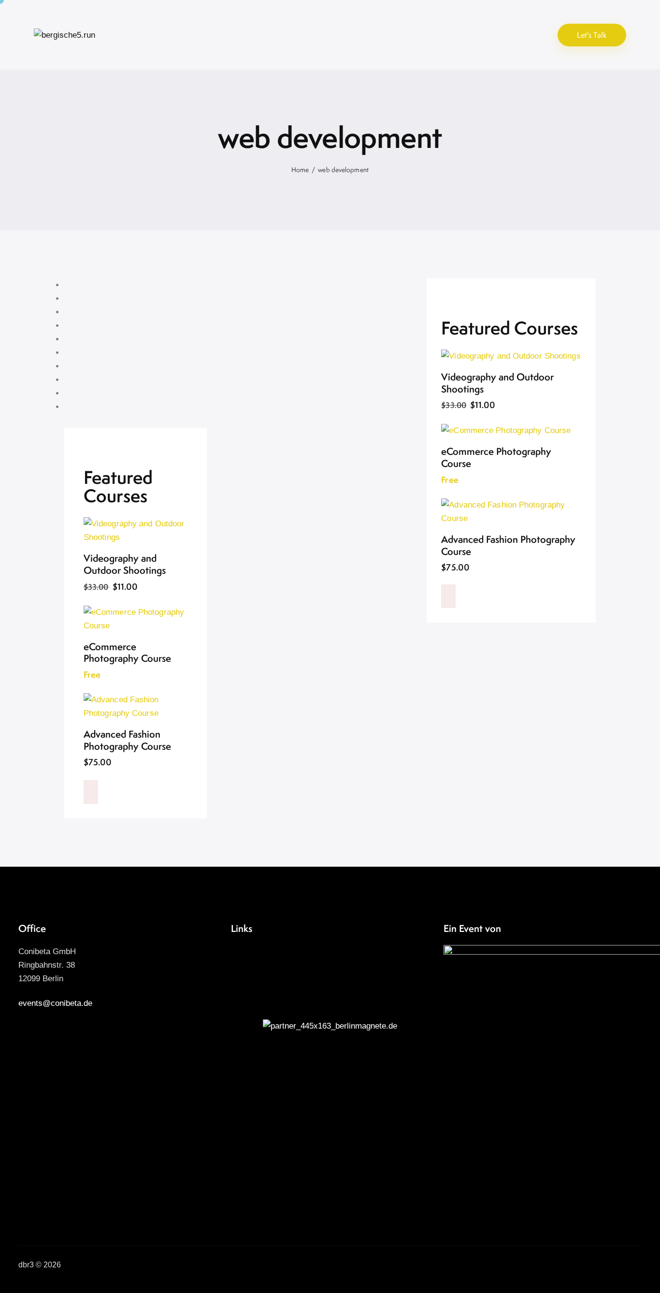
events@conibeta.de (55, 1003)
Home (300, 169)
